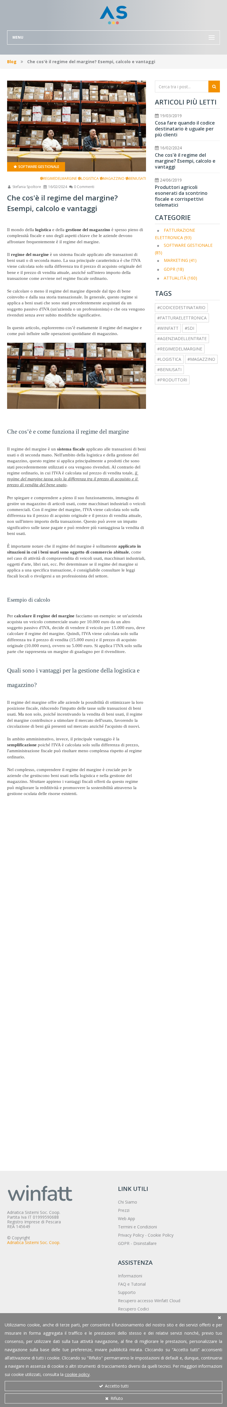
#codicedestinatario (181, 307)
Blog (12, 61)
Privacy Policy (131, 1235)
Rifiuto (116, 1398)
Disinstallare (145, 1243)
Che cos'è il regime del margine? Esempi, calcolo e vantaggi (185, 161)
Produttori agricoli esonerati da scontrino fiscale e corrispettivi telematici (181, 196)
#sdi (189, 328)
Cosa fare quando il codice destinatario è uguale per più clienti (185, 129)
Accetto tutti (116, 1386)
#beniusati (169, 369)
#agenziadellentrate (182, 338)
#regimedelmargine (179, 349)
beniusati (137, 178)
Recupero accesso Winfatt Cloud (149, 1300)
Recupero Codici (133, 1309)
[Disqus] (76, 912)
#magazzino (201, 359)
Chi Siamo (127, 1202)
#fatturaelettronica (182, 318)
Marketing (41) (180, 260)
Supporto (127, 1292)
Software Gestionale (38, 166)
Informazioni (130, 1276)
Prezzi (123, 1210)
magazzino (113, 178)
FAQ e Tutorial (132, 1284)
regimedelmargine (60, 178)
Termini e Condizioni (137, 1227)
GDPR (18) (174, 269)
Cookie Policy (161, 1235)
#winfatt (168, 328)
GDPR (123, 1243)
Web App (126, 1218)
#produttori (172, 380)
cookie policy (77, 1374)
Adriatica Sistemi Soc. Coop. (33, 1242)
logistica (90, 178)
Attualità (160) (180, 278)
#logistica (169, 359)
